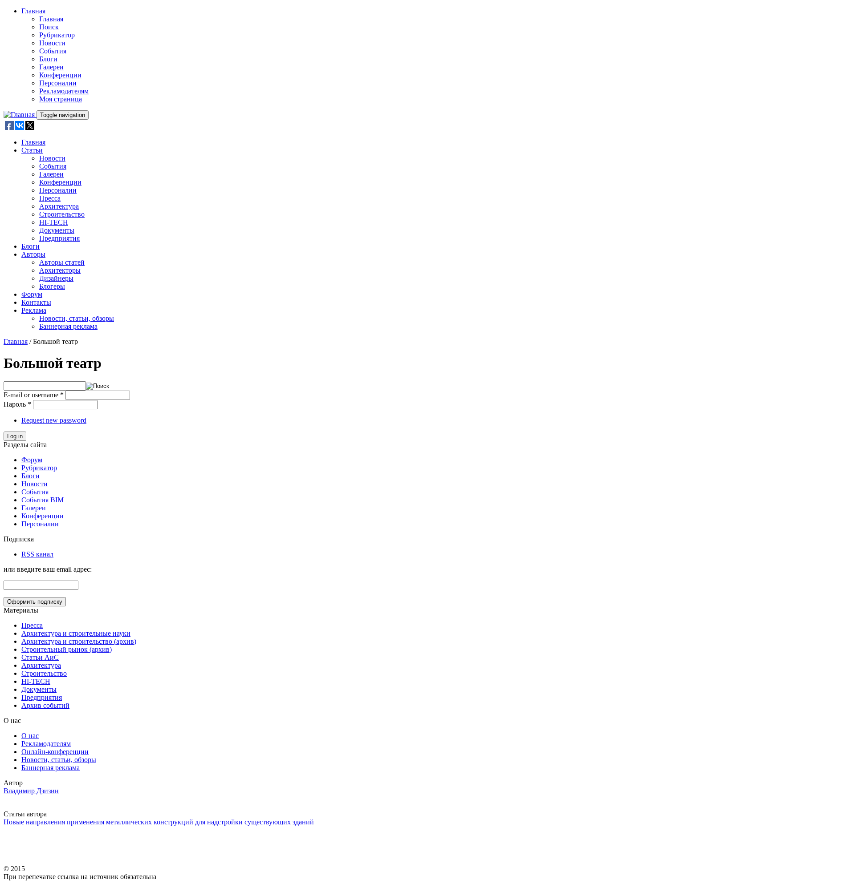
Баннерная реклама (68, 326)
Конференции (60, 75)
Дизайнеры (56, 278)
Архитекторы (60, 270)
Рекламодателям (64, 91)
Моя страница (60, 99)
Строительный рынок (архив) (66, 649)
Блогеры (52, 286)
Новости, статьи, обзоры (76, 318)
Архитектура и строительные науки (75, 633)
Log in (15, 436)
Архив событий (45, 705)
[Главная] (20, 114)
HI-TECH (53, 222)
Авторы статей (62, 262)
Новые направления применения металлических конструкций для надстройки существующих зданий (159, 822)
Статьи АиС (40, 657)
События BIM (42, 500)
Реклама (33, 310)
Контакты (36, 302)
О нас (30, 735)
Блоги (48, 59)
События (52, 51)
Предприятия (59, 238)
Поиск (49, 27)
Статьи (32, 150)
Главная (33, 11)
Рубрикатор (57, 35)
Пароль (17, 404)
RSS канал (37, 554)
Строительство (62, 214)
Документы (56, 230)
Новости (52, 43)
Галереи (51, 67)
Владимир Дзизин (31, 791)
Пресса (50, 198)
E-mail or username (34, 395)
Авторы (33, 254)
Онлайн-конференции (55, 751)
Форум (31, 294)
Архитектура (59, 206)
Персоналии (58, 83)
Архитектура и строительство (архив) (78, 641)
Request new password (53, 420)
